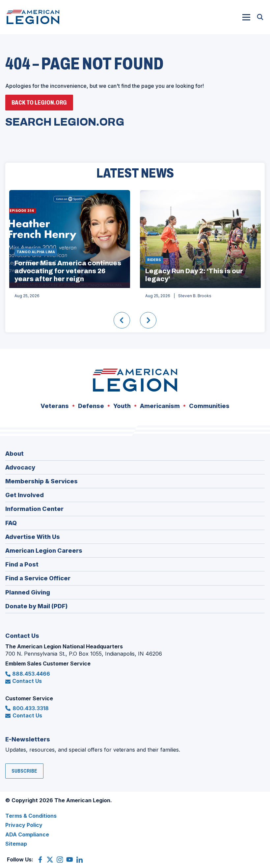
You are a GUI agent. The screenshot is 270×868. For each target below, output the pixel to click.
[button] (246, 17)
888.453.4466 (31, 673)
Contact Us (27, 681)
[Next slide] (148, 320)
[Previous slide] (122, 320)
